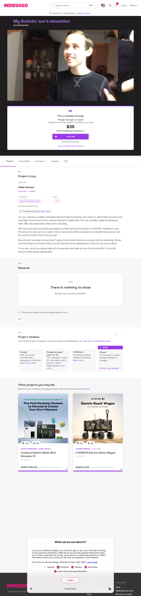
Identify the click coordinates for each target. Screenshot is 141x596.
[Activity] (116, 5)
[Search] (54, 5)
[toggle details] (67, 470)
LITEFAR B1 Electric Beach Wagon (95, 452)
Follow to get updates (109, 368)
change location (83, 13)
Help (85, 341)
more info (22, 191)
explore (86, 389)
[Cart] (110, 5)
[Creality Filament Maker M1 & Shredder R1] (43, 418)
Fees (118, 587)
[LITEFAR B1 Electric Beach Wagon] (98, 418)
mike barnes (22, 25)
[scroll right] (121, 386)
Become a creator (124, 594)
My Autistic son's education (41, 21)
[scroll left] (116, 334)
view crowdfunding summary (71, 146)
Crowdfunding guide (101, 341)
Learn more (31, 363)
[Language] (103, 5)
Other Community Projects (30, 201)
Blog (89, 594)
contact (32, 191)
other (57, 201)
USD (91, 5)
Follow (71, 136)
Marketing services (124, 591)
